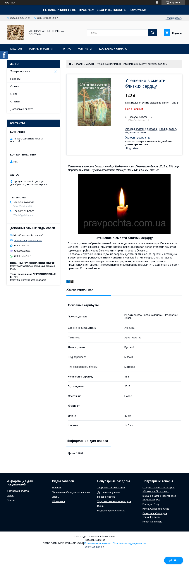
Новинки (56, 487)
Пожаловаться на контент (97, 543)
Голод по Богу (150, 504)
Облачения (58, 501)
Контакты (85, 48)
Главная (16, 48)
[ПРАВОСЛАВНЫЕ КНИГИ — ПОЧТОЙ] (15, 39)
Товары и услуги (40, 48)
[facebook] (68, 281)
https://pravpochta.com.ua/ (28, 235)
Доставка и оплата (113, 48)
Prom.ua (110, 536)
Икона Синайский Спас (155, 508)
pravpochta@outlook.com (28, 240)
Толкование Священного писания (71, 492)
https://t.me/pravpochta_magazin (28, 280)
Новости (15, 78)
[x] (72, 281)
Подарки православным (111, 510)
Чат (176, 560)
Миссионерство (106, 496)
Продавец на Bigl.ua (94, 540)
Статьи (14, 86)
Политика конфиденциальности (129, 543)
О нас (67, 48)
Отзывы (15, 101)
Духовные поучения (109, 63)
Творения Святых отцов (111, 487)
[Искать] (152, 32)
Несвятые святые (152, 521)
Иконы (55, 496)
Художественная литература (114, 501)
